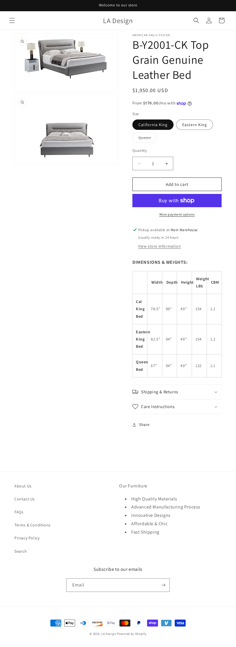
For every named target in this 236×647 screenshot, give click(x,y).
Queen (147, 139)
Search (20, 551)
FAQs (18, 512)
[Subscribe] (163, 585)
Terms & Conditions (32, 525)
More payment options (177, 214)
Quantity (139, 150)
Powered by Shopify (131, 634)
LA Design (108, 634)
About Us (23, 486)
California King (153, 124)
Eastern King (194, 124)
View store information (159, 246)
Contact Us (24, 499)
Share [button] (144, 424)
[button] (12, 20)
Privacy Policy (26, 538)
